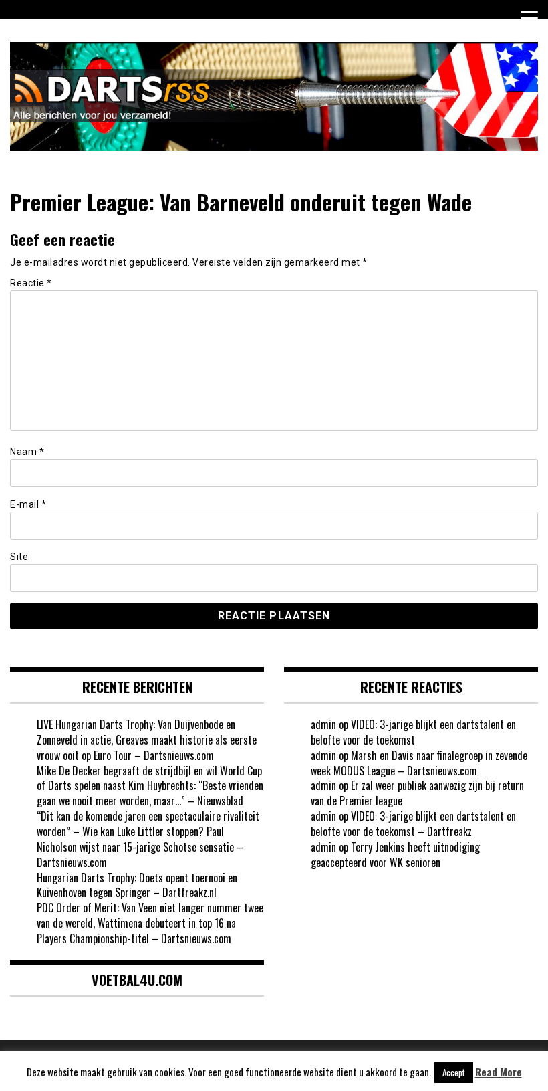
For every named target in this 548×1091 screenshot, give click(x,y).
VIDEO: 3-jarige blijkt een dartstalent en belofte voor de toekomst (413, 732)
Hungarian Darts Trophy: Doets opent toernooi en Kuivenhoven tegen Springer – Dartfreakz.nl (137, 885)
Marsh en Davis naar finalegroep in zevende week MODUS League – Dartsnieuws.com (419, 763)
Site (19, 556)
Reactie (31, 283)
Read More (498, 1072)
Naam (27, 451)
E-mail (28, 504)
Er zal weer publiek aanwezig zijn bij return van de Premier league (417, 793)
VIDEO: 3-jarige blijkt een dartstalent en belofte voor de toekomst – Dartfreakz (413, 823)
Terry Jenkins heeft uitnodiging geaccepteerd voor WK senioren (395, 854)
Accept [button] (453, 1072)
